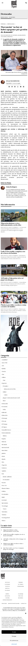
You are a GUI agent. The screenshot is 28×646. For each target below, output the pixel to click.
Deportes (4, 383)
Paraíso (4, 482)
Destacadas (4, 17)
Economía (12, 17)
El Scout (4, 421)
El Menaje (4, 418)
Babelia (4, 368)
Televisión (4, 512)
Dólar (4, 409)
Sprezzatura (5, 503)
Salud (3, 497)
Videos (3, 520)
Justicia (4, 453)
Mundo (3, 459)
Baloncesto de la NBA (10, 389)
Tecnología (5, 506)
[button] (25, 613)
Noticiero (4, 468)
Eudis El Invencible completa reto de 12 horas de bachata (13, 252)
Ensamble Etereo (6, 430)
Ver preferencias (14, 640)
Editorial (4, 412)
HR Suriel (4, 444)
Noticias (7, 582)
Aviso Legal (14, 644)
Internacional (5, 447)
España (4, 438)
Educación (4, 415)
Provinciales (6, 479)
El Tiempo (4, 424)
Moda (3, 456)
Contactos (23, 603)
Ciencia (4, 371)
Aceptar (14, 632)
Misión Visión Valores (13, 603)
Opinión (4, 471)
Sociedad (4, 500)
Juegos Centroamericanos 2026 (11, 398)
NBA (3, 462)
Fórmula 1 (5, 386)
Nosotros (4, 603)
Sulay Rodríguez (5, 35)
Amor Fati (4, 362)
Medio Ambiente (7, 476)
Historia (4, 441)
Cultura (4, 377)
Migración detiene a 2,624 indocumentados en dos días (11, 224)
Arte (3, 365)
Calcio (5, 395)
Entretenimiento (6, 433)
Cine (3, 374)
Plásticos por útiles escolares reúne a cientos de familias (13, 306)
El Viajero (4, 427)
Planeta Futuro (6, 488)
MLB (4, 400)
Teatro (4, 509)
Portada (3, 24)
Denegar (14, 636)
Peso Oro (4, 485)
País (3, 473)
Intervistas (4, 450)
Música (5, 435)
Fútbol (4, 392)
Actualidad (4, 359)
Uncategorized (6, 517)
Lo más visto (6, 525)
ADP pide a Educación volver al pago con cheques (12, 279)
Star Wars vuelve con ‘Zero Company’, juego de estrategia (13, 548)
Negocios (4, 465)
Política (4, 491)
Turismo (4, 514)
